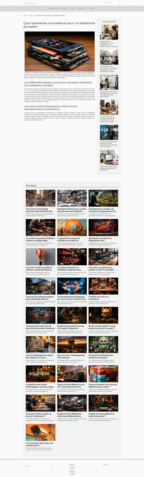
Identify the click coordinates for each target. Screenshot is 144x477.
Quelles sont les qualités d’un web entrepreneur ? (101, 415)
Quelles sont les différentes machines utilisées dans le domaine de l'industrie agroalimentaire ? (69, 417)
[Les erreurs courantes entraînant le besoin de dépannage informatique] (40, 227)
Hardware (53, 8)
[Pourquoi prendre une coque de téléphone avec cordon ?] (103, 374)
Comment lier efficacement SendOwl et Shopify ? (101, 356)
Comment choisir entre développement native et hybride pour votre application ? (109, 93)
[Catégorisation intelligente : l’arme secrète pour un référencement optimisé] (109, 32)
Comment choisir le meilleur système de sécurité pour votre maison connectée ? (107, 119)
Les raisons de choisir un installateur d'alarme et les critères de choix (69, 269)
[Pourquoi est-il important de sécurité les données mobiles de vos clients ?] (40, 315)
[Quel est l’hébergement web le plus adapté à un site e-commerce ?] (40, 344)
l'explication (27, 91)
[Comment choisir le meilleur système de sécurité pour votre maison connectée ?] (109, 107)
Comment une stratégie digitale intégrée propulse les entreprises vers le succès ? (108, 144)
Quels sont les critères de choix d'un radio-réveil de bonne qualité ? (71, 386)
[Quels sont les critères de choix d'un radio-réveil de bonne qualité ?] (72, 374)
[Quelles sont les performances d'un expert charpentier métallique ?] (72, 315)
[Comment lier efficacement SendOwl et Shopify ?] (103, 344)
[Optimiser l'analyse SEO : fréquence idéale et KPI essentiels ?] (109, 157)
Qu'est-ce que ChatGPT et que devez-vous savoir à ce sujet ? (102, 327)
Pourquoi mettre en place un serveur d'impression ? (38, 415)
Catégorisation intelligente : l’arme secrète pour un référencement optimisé (109, 43)
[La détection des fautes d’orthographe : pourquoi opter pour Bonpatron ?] (40, 374)
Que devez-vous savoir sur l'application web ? (100, 239)
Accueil (25, 15)
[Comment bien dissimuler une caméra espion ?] (40, 432)
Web (71, 8)
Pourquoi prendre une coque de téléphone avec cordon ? (103, 385)
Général (92, 8)
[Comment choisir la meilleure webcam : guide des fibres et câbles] (40, 257)
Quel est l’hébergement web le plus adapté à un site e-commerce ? (39, 357)
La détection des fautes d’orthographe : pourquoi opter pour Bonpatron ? (39, 386)
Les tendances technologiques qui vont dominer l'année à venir (71, 298)
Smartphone (81, 8)
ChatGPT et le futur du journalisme (99, 298)
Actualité (63, 8)
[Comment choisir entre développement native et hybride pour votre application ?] (109, 82)
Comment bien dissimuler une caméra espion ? (39, 444)
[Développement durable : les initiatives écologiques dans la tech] (103, 198)
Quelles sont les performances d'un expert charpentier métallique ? (70, 328)
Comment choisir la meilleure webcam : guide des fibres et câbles (39, 269)
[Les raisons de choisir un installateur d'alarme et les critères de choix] (72, 257)
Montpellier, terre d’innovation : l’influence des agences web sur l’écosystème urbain (109, 68)
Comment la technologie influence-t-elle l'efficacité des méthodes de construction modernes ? (39, 212)
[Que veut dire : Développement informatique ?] (72, 344)
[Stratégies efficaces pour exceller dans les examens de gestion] (72, 198)
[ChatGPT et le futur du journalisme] (103, 286)
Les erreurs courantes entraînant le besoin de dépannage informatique (40, 240)
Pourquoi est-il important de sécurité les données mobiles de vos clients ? (40, 328)
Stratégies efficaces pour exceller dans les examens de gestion (71, 210)
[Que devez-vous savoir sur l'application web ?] (103, 227)
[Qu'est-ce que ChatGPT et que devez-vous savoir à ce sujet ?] (103, 315)
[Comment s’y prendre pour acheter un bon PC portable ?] (103, 257)
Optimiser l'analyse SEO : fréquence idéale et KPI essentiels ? (109, 168)
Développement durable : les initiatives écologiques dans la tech (102, 211)
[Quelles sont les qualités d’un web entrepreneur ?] (103, 403)
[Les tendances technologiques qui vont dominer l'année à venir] (72, 286)
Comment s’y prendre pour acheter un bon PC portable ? (102, 268)
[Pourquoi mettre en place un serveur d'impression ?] (40, 403)
